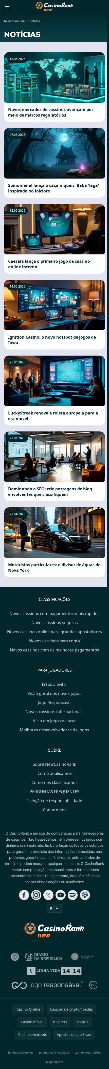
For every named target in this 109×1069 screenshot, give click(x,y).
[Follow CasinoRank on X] (48, 895)
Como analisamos (55, 773)
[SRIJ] (54, 971)
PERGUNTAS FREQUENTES (54, 791)
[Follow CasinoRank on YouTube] (61, 895)
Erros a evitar (54, 684)
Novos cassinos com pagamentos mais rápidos (54, 613)
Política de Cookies (20, 1052)
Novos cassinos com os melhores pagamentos (54, 650)
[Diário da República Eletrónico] (43, 957)
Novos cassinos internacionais (55, 711)
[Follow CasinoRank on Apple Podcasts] (85, 895)
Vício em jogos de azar (54, 721)
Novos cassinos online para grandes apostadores (54, 632)
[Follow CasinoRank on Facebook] (24, 895)
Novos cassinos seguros (54, 622)
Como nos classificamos (54, 782)
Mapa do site (54, 1062)
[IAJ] (83, 957)
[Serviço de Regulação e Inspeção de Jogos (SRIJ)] (15, 957)
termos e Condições (88, 1052)
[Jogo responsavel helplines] (47, 985)
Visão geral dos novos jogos (54, 693)
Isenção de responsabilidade (54, 800)
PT (52, 908)
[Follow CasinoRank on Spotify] (73, 895)
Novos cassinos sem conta (54, 641)
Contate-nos (54, 810)
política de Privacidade (54, 1052)
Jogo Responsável (54, 702)
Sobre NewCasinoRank (54, 764)
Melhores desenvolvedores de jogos (54, 730)
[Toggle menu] (7, 7)
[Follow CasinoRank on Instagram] (36, 895)
